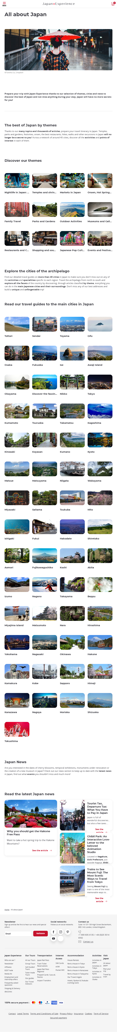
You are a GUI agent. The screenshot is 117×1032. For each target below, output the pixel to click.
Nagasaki (38, 654)
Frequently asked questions (11, 984)
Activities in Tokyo (96, 967)
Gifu (90, 336)
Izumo (8, 596)
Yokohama (11, 654)
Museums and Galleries (100, 221)
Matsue (9, 481)
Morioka (65, 712)
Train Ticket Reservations (42, 965)
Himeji (91, 683)
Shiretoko (93, 539)
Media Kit (8, 974)
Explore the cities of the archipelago (37, 271)
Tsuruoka (37, 423)
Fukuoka (37, 365)
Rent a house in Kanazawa (77, 970)
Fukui (35, 539)
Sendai (36, 336)
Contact (12, 1013)
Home (7, 909)
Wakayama (94, 481)
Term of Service (101, 1013)
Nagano (37, 596)
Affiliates (8, 967)
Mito (90, 510)
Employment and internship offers (11, 978)
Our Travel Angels (74, 977)
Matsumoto (39, 625)
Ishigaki (9, 539)
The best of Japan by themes (31, 125)
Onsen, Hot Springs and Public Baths (100, 192)
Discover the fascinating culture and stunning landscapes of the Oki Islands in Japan (44, 394)
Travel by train (107, 975)
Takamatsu (66, 423)
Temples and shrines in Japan (44, 192)
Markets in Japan (70, 192)
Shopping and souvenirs (44, 250)
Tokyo (91, 394)
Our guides (29, 978)
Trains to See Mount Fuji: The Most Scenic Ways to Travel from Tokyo (97, 875)
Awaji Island (95, 365)
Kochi (63, 567)
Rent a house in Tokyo (76, 964)
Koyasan (37, 452)
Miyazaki (10, 510)
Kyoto (91, 452)
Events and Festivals (100, 250)
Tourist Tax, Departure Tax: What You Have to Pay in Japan (97, 808)
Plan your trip (107, 970)
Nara (63, 625)
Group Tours (30, 964)
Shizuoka (93, 712)
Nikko (63, 394)
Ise (61, 365)
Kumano (65, 452)
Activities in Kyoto (96, 972)
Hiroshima (94, 625)
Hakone (92, 654)
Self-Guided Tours (30, 968)
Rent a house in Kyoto (75, 967)
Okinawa (65, 654)
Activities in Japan (96, 961)
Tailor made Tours (30, 974)
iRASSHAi (8, 992)
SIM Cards (60, 963)
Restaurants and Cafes (17, 250)
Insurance (78, 1013)
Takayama (66, 596)
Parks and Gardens (43, 221)
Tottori (8, 336)
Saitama (37, 510)
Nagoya (36, 712)
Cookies (88, 1013)
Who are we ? (10, 960)
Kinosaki (10, 452)
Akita (91, 567)
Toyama (64, 336)
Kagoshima (94, 423)
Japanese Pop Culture (72, 250)
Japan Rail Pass (43, 960)
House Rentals (73, 960)
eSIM (58, 967)
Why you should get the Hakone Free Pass (28, 833)
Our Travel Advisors (29, 983)
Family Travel (13, 221)
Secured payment (58, 1017)
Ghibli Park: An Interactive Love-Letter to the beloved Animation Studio (98, 844)
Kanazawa (11, 712)
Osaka (8, 365)
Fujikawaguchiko (42, 567)
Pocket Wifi (60, 970)
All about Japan (106, 964)
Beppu (91, 596)
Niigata (64, 481)
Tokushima (11, 741)
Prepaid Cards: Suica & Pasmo (46, 976)
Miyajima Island (14, 625)
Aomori (9, 567)
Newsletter (9, 964)
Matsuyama (39, 481)
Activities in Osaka (96, 978)
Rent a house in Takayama (77, 974)
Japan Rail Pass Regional (43, 970)
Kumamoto (11, 423)
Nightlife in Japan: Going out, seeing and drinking (17, 192)
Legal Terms (23, 1013)
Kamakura (11, 683)
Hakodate (66, 539)
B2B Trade (9, 970)
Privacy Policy (66, 1013)
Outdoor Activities (71, 221)
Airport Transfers (44, 980)
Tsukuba (65, 510)
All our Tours (30, 960)
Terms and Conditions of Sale (44, 1013)
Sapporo (65, 683)
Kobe (35, 683)
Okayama (10, 394)
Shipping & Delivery (12, 988)
